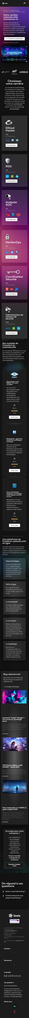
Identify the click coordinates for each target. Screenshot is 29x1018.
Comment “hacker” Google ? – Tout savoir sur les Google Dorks (13, 719)
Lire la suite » (5, 733)
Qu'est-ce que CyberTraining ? (15, 891)
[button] (24, 3)
